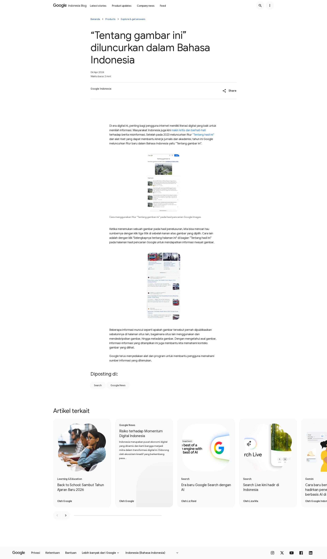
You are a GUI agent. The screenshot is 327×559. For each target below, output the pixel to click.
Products (110, 19)
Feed (163, 5)
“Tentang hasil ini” (203, 134)
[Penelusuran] (260, 5)
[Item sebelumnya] (57, 515)
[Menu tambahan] (270, 5)
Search (98, 385)
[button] (229, 91)
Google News (118, 385)
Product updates (121, 5)
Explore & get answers (133, 19)
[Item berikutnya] (66, 515)
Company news (145, 5)
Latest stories (98, 5)
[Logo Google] (18, 553)
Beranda (95, 19)
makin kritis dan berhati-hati (189, 130)
